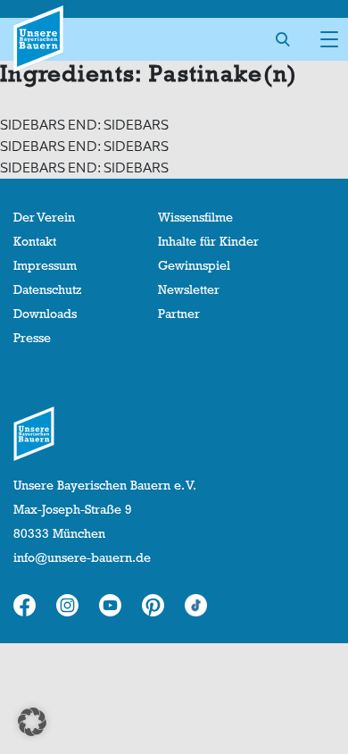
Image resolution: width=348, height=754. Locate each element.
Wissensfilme (195, 217)
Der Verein (44, 217)
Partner (179, 313)
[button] (32, 722)
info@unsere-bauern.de (82, 557)
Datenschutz (47, 289)
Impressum (45, 265)
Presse (32, 338)
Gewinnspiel (194, 265)
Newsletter (189, 289)
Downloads (45, 313)
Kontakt (34, 241)
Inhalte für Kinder (208, 241)
